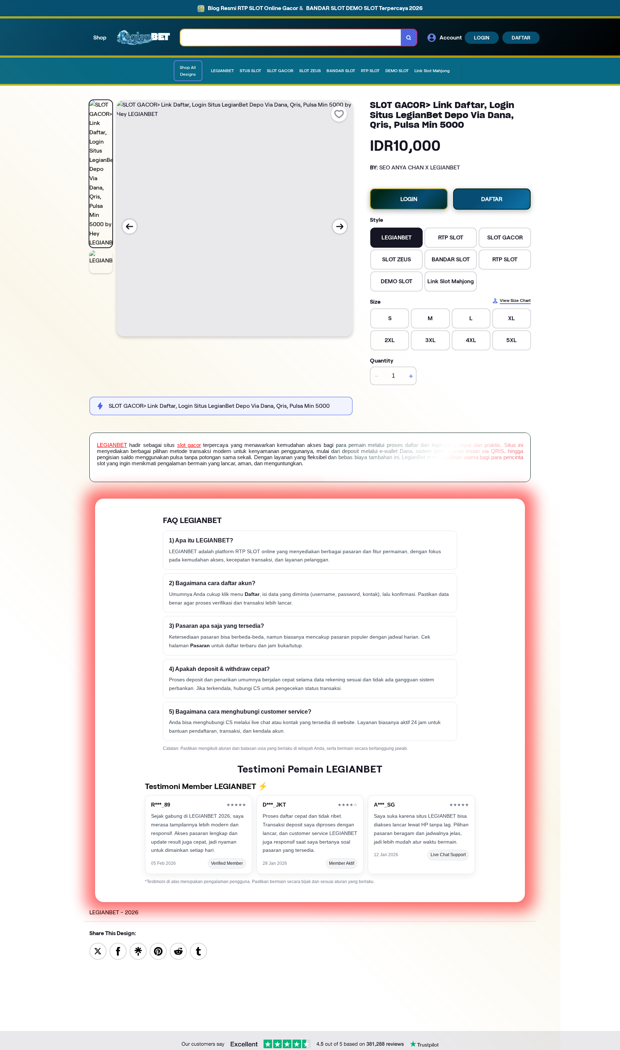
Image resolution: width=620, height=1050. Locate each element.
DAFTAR (521, 38)
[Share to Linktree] (138, 951)
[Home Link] (143, 38)
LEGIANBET (112, 445)
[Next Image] (340, 226)
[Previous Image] (129, 226)
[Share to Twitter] (98, 951)
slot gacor (189, 445)
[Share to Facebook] (118, 951)
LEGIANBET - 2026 (113, 912)
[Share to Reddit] (178, 951)
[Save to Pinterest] (158, 951)
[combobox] (290, 37)
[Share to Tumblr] (198, 951)
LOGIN (481, 38)
